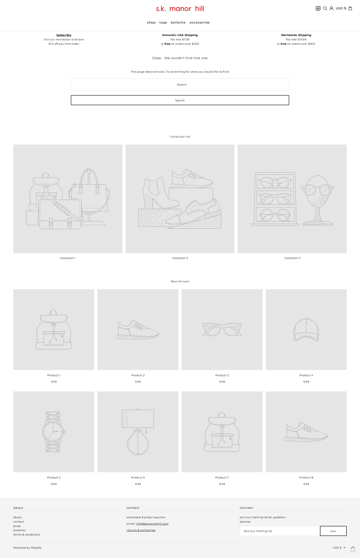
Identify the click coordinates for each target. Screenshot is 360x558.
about (17, 517)
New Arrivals (180, 281)
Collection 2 (180, 258)
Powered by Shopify (27, 547)
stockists (19, 530)
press (17, 526)
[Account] (331, 8)
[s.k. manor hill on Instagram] (318, 8)
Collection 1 (67, 258)
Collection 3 (292, 258)
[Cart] (350, 8)
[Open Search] (325, 8)
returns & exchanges (140, 530)
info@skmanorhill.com (152, 523)
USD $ (341, 8)
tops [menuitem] (163, 22)
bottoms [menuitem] (178, 22)
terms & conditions (26, 534)
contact (18, 521)
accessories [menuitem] (200, 22)
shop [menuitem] (151, 22)
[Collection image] (67, 198)
